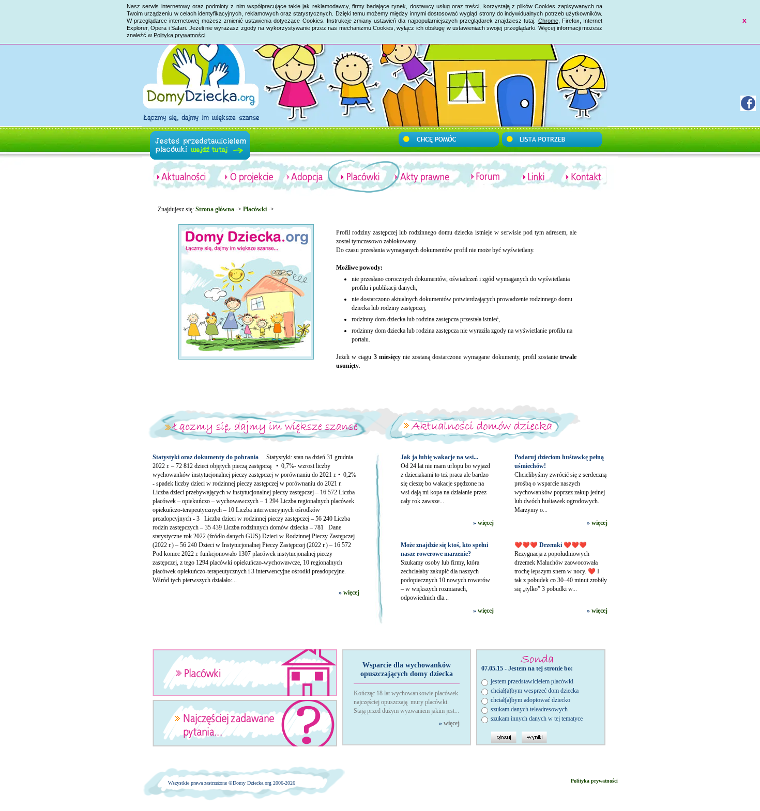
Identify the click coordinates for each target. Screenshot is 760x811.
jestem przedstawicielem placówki (532, 681)
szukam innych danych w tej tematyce (537, 718)
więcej (351, 592)
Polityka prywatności (179, 35)
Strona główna (214, 209)
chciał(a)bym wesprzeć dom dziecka (535, 690)
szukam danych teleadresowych (529, 709)
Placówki (255, 209)
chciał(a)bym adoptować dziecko (530, 700)
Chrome (548, 21)
